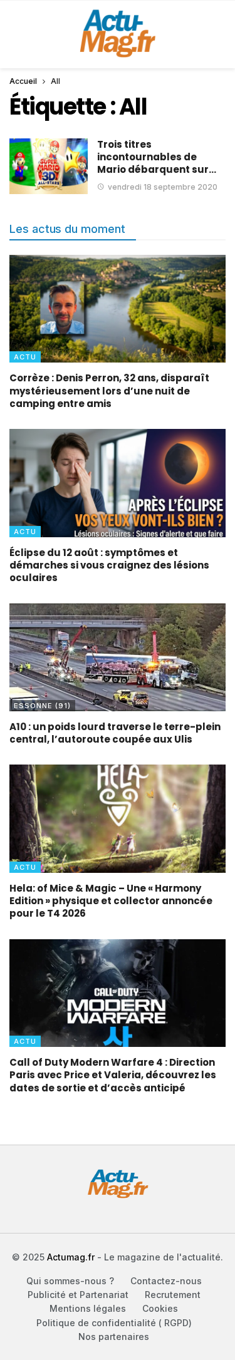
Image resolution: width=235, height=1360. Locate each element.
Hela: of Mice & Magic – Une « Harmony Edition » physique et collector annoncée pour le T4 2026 (110, 901)
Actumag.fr (71, 1257)
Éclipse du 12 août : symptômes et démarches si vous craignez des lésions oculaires (109, 565)
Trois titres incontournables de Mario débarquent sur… (156, 157)
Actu (25, 357)
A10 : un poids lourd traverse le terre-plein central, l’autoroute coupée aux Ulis (115, 733)
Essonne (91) (42, 705)
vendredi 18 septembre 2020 (162, 187)
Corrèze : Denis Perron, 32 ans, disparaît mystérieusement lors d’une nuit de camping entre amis (109, 390)
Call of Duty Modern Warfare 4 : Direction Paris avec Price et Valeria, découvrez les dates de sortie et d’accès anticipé (112, 1075)
